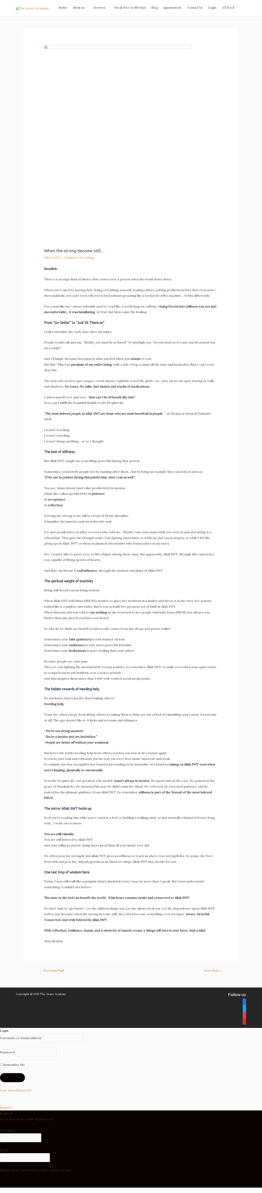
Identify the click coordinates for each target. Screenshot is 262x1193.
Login (212, 7)
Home (63, 7)
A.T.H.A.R (228, 7)
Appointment (172, 7)
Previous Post (51, 970)
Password (7, 1052)
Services (99, 7)
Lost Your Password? (15, 1090)
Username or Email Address (20, 1038)
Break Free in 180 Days (130, 7)
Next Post (213, 970)
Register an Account (15, 1124)
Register (6, 1107)
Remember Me (13, 1065)
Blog (154, 7)
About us (78, 7)
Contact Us (195, 7)
